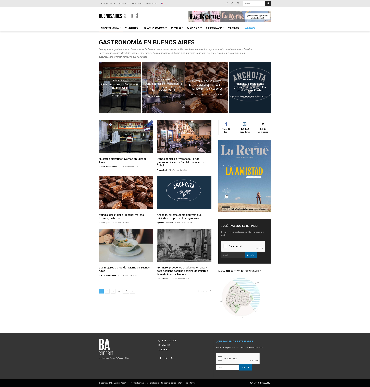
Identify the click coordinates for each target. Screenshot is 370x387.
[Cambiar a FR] (162, 3)
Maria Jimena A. (163, 279)
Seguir (245, 122)
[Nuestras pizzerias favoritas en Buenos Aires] (120, 87)
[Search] (268, 3)
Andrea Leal (162, 170)
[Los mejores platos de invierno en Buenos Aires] (126, 245)
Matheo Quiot (104, 223)
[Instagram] (232, 3)
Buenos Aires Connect (108, 167)
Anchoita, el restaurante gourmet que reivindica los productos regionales (179, 216)
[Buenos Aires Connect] (140, 15)
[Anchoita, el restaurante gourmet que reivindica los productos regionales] (250, 87)
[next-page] (132, 291)
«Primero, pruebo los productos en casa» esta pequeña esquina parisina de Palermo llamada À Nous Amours (182, 271)
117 (125, 291)
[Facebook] (227, 3)
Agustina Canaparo (165, 223)
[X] (238, 3)
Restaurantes (120, 80)
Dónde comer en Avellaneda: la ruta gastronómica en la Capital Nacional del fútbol (181, 162)
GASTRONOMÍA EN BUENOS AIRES (206, 81)
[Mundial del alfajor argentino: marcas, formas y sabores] (206, 87)
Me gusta (226, 122)
